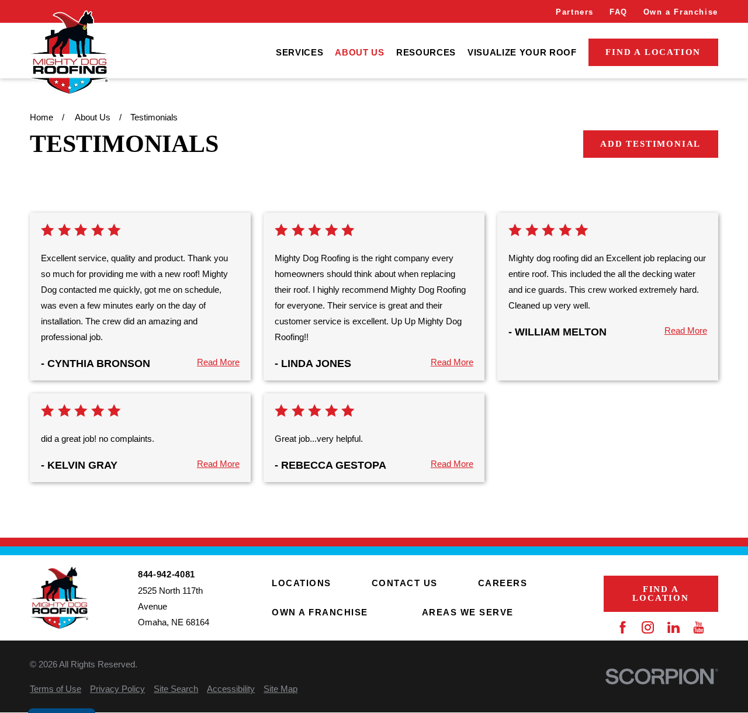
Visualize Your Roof (522, 52)
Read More (218, 362)
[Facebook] (623, 627)
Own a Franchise (680, 12)
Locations (301, 583)
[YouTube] (698, 627)
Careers (503, 583)
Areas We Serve (468, 612)
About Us (359, 52)
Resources (426, 52)
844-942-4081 (166, 574)
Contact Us (405, 583)
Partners (575, 12)
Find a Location (653, 52)
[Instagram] (648, 627)
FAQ (619, 12)
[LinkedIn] (673, 627)
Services (299, 52)
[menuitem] (299, 52)
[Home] (69, 53)
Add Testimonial (650, 143)
